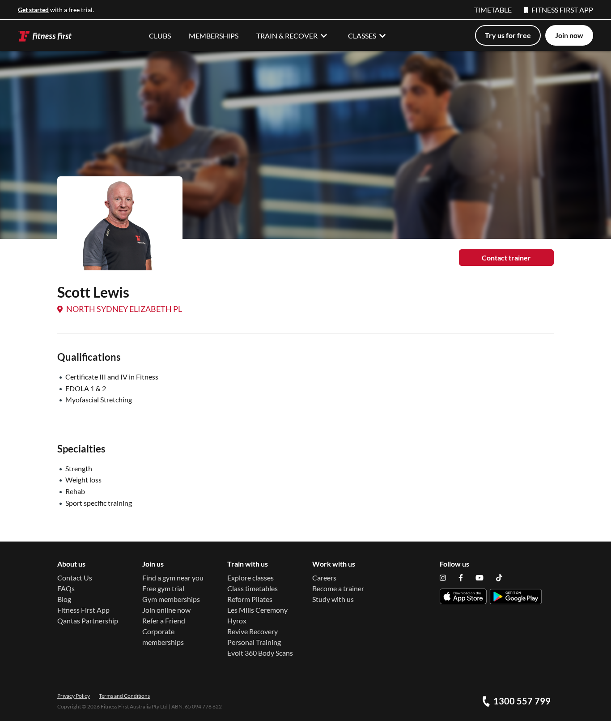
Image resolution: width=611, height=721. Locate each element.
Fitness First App (83, 610)
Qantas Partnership (87, 620)
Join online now (166, 610)
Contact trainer (506, 257)
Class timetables (252, 588)
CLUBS (160, 35)
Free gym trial (163, 588)
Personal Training (254, 642)
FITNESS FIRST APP (562, 9)
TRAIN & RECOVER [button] (287, 35)
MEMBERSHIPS (213, 35)
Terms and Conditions (124, 695)
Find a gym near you (173, 577)
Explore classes (250, 577)
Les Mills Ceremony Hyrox (257, 615)
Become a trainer (338, 588)
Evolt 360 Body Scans (260, 652)
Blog (64, 599)
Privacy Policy (73, 695)
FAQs (66, 588)
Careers (324, 577)
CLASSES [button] (362, 35)
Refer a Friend (163, 620)
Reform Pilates (249, 599)
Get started (33, 9)
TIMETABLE (493, 9)
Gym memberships (171, 599)
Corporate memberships (163, 636)
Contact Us (74, 577)
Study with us (333, 599)
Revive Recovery (252, 631)
